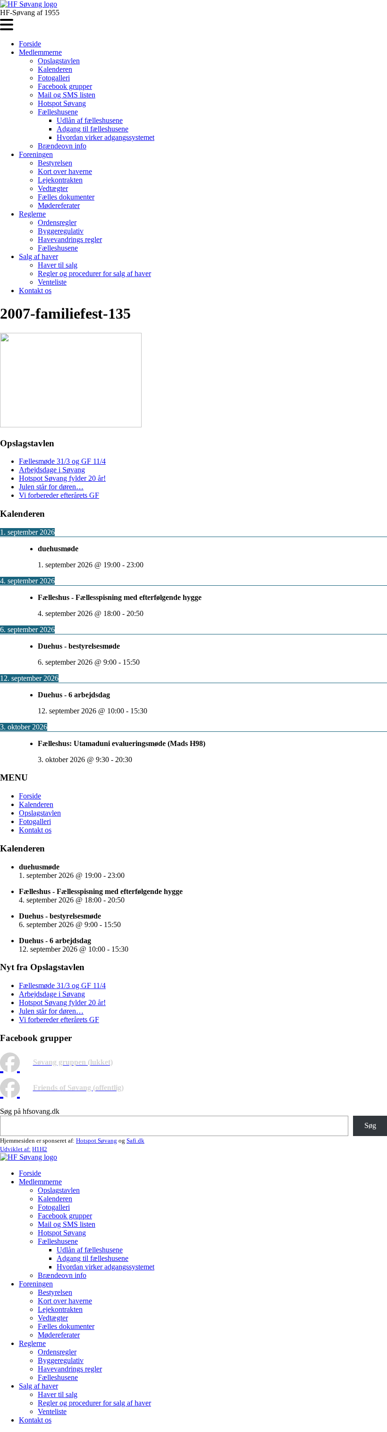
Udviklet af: (15, 1149)
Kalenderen (55, 69)
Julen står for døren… (51, 487)
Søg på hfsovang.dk (29, 1111)
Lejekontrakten (60, 180)
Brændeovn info (62, 146)
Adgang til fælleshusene (92, 129)
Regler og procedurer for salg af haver (94, 273)
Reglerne (32, 214)
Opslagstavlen (59, 61)
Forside (30, 44)
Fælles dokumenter (66, 197)
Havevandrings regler (70, 239)
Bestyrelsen (55, 163)
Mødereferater (59, 205)
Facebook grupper (65, 86)
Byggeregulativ (61, 231)
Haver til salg (57, 265)
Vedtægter (53, 188)
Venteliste (52, 282)
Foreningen (36, 154)
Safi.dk (135, 1140)
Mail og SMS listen (66, 95)
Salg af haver (38, 256)
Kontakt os (35, 290)
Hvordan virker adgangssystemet (105, 137)
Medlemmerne (40, 52)
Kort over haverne (65, 171)
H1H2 (39, 1149)
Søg (370, 1125)
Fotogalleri (54, 78)
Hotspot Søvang (62, 103)
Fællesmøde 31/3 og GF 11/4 (62, 461)
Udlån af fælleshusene (90, 120)
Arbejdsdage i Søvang (52, 470)
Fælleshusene (58, 112)
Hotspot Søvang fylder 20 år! (62, 478)
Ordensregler (57, 222)
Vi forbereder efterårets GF (59, 495)
